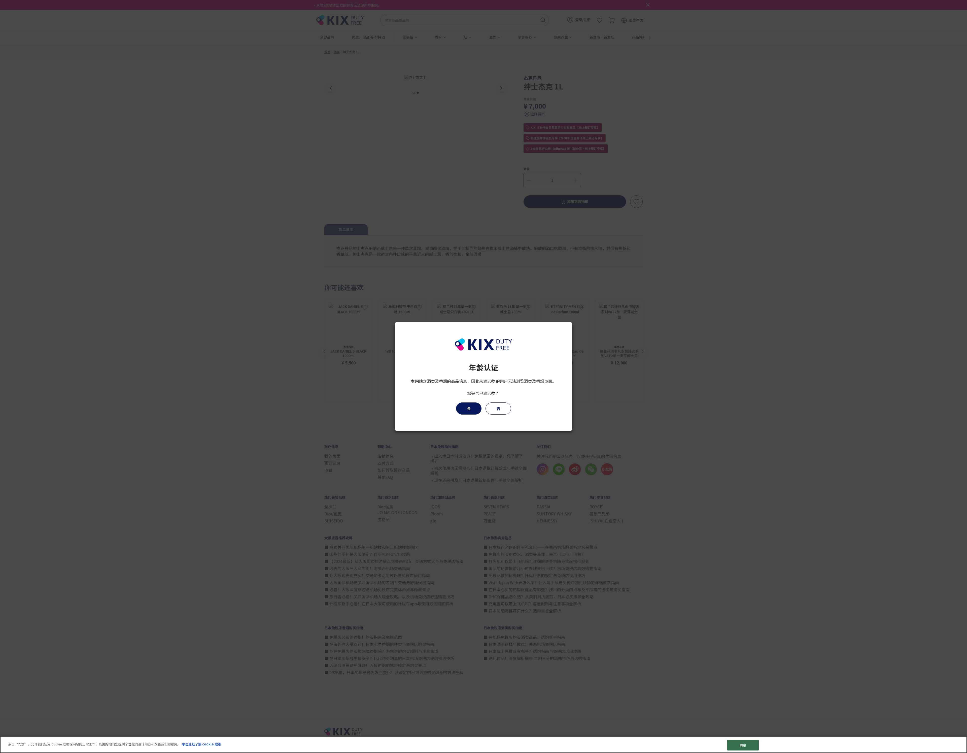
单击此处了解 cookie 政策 (201, 744)
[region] (483, 745)
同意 (743, 745)
